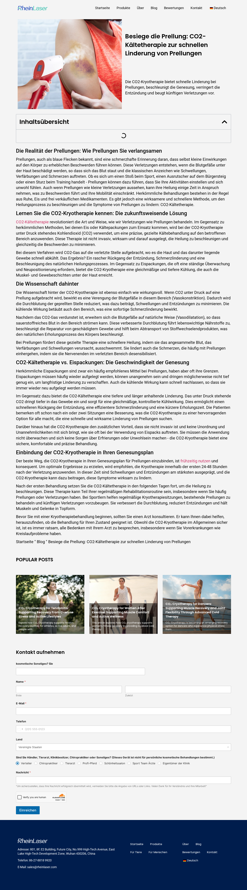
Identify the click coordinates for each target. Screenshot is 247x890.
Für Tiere (136, 852)
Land (19, 739)
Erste (19, 695)
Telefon (21, 721)
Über (140, 8)
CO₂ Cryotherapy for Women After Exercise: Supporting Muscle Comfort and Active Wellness (120, 612)
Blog (154, 8)
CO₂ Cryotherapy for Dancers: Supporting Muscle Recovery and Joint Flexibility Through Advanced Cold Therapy (195, 610)
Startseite (102, 8)
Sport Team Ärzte (144, 763)
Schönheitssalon (114, 763)
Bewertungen (174, 8)
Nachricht (23, 772)
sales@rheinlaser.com (42, 867)
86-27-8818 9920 (40, 860)
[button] (224, 122)
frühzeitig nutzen (195, 461)
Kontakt (196, 8)
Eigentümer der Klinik (176, 763)
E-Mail (21, 703)
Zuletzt (129, 695)
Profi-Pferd (90, 763)
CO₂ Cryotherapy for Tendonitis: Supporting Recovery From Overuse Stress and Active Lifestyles (46, 612)
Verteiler (26, 763)
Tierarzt (70, 763)
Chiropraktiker (48, 763)
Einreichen (27, 810)
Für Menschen (158, 852)
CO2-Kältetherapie (32, 222)
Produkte (123, 8)
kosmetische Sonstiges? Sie (34, 663)
